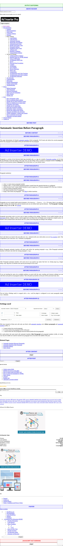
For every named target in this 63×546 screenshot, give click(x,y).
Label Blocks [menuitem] (11, 522)
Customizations (11, 79)
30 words (60, 136)
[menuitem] (33, 537)
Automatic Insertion (15, 41)
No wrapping (53, 237)
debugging (28, 401)
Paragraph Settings (15, 47)
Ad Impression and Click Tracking (19, 73)
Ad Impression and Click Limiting (19, 75)
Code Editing (13, 38)
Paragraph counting (51, 159)
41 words (60, 270)
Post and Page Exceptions (16, 63)
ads (12, 399)
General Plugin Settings (16, 53)
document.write (43, 401)
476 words (60, 132)
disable (38, 401)
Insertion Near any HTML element (19, 57)
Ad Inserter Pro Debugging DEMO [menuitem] (13, 519)
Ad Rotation (13, 66)
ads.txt (11, 61)
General (19, 205)
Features (9, 29)
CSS (19, 401)
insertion (14, 402)
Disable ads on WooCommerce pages (16, 101)
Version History (7, 117)
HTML (6, 402)
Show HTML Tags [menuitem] (13, 529)
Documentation (7, 27)
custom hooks (22, 401)
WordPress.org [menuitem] (10, 512)
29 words (60, 233)
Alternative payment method (14, 116)
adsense (14, 399)
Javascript (19, 402)
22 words (60, 245)
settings (47, 402)
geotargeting (55, 401)
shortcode (51, 402)
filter (49, 401)
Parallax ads (10, 95)
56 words (60, 212)
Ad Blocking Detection (16, 76)
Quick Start (9, 32)
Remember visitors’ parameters (14, 109)
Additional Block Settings (16, 55)
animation (27, 399)
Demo (4, 86)
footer (51, 401)
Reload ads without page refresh (15, 110)
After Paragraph (11, 89)
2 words (60, 169)
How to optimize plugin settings (15, 100)
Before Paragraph (11, 88)
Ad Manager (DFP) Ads (16, 60)
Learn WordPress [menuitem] (11, 515)
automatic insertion (24, 140)
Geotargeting (13, 72)
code (13, 401)
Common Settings (11, 33)
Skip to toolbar (4, 509)
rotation (38, 402)
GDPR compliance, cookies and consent (17, 113)
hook (1, 402)
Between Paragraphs (12, 91)
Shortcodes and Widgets (16, 42)
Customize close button (13, 104)
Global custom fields (12, 83)
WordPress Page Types (16, 48)
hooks (3, 402)
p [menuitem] (11, 525)
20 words (60, 289)
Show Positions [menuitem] (12, 524)
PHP (27, 402)
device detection (34, 401)
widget (60, 402)
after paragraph (19, 399)
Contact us (6, 119)
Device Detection (14, 69)
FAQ (4, 97)
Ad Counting (13, 67)
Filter (25, 191)
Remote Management (12, 82)
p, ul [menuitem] (12, 527)
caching (59, 399)
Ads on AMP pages (15, 58)
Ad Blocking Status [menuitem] (13, 532)
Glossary (9, 35)
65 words (60, 180)
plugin (34, 402)
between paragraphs (50, 399)
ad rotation (8, 399)
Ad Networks (10, 78)
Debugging (9, 81)
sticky (55, 402)
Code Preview (13, 39)
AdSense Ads (13, 50)
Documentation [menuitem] (11, 513)
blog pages (3, 218)
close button (9, 401)
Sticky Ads (13, 70)
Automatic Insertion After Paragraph (12, 345)
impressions (10, 402)
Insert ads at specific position (14, 107)
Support (5, 498)
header (59, 401)
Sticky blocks (10, 94)
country (16, 401)
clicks (1, 401)
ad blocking (2, 399)
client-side (4, 401)
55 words (60, 155)
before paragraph (42, 399)
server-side (42, 402)
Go (59, 392)
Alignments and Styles (15, 44)
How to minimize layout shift (14, 114)
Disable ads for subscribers (13, 106)
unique (57, 402)
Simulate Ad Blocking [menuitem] (13, 534)
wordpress (2, 404)
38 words (60, 198)
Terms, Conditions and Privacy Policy (13, 503)
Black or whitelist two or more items (16, 103)
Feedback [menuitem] (9, 517)
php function (30, 402)
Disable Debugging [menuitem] (13, 521)
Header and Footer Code (16, 45)
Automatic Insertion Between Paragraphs (14, 343)
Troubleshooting (11, 85)
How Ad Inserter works (13, 98)
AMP (24, 399)
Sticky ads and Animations (13, 92)
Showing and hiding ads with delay (16, 111)
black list (56, 399)
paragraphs (23, 402)
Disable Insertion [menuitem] (12, 530)
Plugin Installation (11, 30)
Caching (12, 64)
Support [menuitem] (9, 516)
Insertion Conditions (15, 51)
